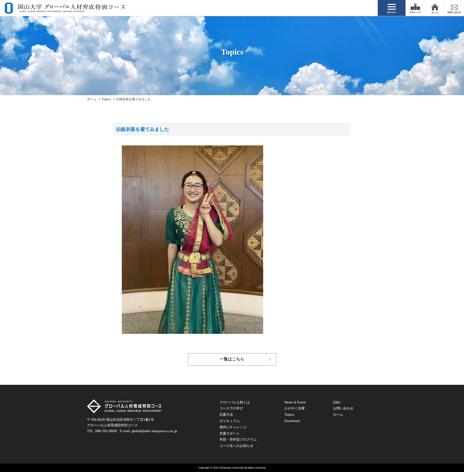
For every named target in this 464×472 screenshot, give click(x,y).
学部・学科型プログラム (238, 439)
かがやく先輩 (294, 408)
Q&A (336, 402)
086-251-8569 (106, 431)
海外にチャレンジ (232, 427)
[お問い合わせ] (454, 8)
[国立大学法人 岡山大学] (415, 8)
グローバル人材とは (234, 402)
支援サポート (229, 433)
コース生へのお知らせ (236, 446)
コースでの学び (231, 408)
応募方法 (226, 414)
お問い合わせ (343, 408)
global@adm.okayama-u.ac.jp (154, 431)
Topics (106, 99)
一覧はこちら (232, 359)
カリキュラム (229, 421)
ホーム (91, 99)
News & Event (295, 402)
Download (292, 421)
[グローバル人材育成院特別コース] (65, 10)
